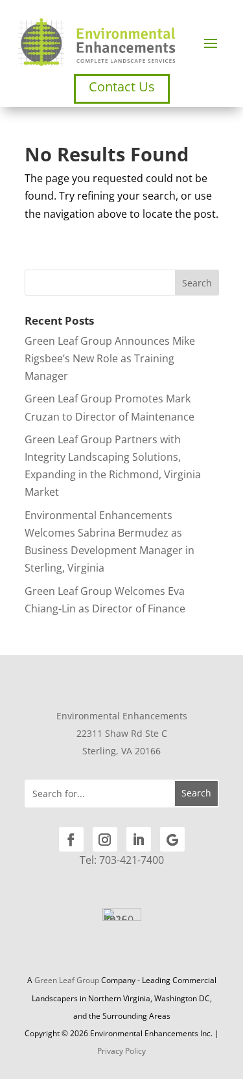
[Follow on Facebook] (71, 839)
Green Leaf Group (66, 980)
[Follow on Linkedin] (138, 839)
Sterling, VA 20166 (121, 751)
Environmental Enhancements (121, 716)
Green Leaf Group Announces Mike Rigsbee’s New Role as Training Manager (110, 358)
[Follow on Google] (172, 839)
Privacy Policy (121, 1050)
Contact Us (122, 86)
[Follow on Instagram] (105, 839)
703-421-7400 (131, 860)
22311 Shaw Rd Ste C (121, 733)
